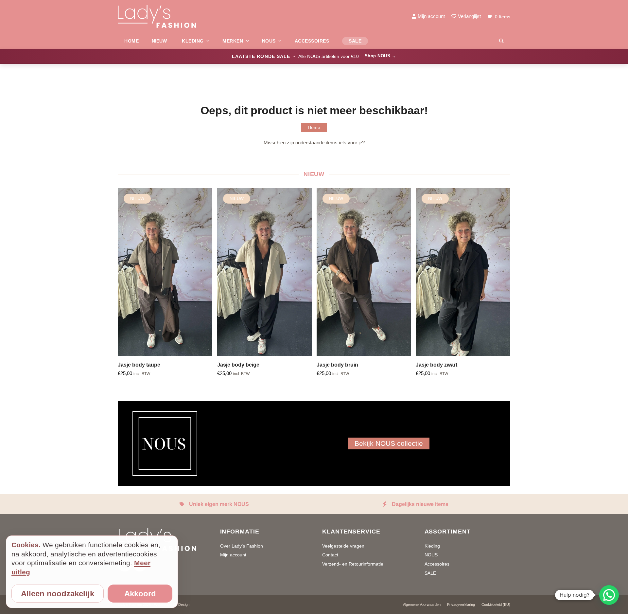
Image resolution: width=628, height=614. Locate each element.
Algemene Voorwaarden (422, 604)
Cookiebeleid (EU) (495, 604)
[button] (501, 41)
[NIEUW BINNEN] (160, 41)
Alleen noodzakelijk (57, 593)
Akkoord (140, 593)
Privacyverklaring (461, 604)
